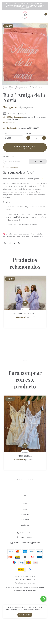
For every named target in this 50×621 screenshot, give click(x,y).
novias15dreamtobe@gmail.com (27, 543)
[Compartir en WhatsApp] (5, 243)
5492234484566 (27, 533)
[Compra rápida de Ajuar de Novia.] (25, 445)
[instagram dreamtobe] (25, 494)
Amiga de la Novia (36, 87)
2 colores (25, 452)
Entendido (25, 615)
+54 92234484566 (27, 538)
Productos (25, 514)
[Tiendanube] (25, 580)
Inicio (5, 87)
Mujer (11, 87)
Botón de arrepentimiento (26, 590)
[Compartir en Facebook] (10, 243)
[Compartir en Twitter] (14, 243)
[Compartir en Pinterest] (19, 243)
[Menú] (5, 15)
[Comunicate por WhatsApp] (43, 599)
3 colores (25, 309)
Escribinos (25, 525)
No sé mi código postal (10, 167)
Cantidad (29, 133)
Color (5, 133)
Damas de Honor (21, 87)
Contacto (25, 519)
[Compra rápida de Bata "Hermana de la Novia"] (25, 303)
